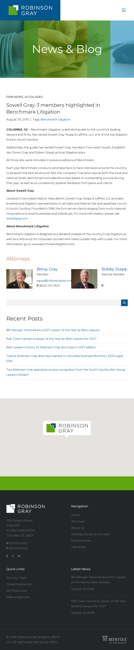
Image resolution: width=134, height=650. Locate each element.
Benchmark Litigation (55, 119)
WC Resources (16, 590)
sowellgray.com (17, 218)
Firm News (14, 97)
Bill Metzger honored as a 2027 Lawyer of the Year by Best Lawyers (53, 330)
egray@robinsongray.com (54, 280)
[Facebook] (7, 556)
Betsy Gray (47, 269)
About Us (77, 528)
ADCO (53, 642)
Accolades (34, 97)
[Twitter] (13, 556)
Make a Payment (18, 597)
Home (75, 515)
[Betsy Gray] (19, 278)
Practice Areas (81, 540)
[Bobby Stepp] (84, 278)
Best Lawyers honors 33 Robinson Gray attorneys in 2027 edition (51, 347)
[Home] (30, 10)
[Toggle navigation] (123, 10)
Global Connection (19, 584)
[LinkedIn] (19, 556)
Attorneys (78, 521)
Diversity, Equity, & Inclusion (90, 534)
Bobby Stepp (114, 269)
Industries (78, 547)
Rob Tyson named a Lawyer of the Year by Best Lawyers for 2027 (51, 338)
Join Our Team (16, 578)
